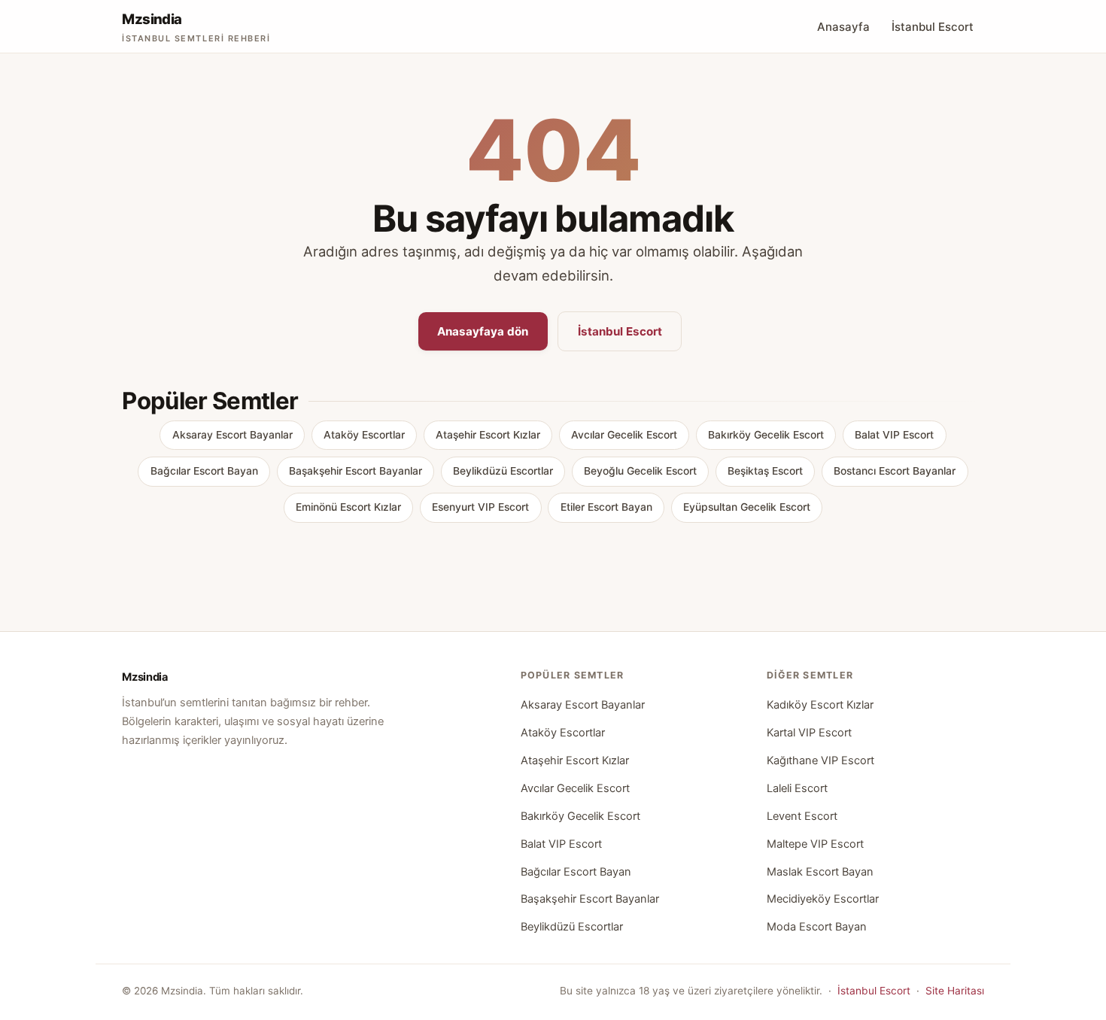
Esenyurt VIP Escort (480, 507)
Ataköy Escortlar (364, 435)
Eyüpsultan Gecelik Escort (746, 507)
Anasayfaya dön (482, 331)
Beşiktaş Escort (765, 471)
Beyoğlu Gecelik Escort (640, 471)
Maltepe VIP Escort (815, 844)
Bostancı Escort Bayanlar (895, 471)
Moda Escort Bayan (817, 926)
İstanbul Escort (933, 27)
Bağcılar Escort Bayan (204, 471)
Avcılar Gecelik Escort (624, 435)
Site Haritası (954, 991)
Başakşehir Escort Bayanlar (355, 471)
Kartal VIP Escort (809, 732)
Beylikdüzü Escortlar (503, 471)
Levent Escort (802, 816)
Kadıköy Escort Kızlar (820, 705)
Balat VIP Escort (894, 435)
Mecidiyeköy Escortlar (823, 899)
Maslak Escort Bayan (820, 872)
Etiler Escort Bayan (606, 507)
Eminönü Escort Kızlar (348, 507)
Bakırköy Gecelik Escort (766, 435)
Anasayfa (843, 27)
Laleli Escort (797, 788)
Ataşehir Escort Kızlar (488, 435)
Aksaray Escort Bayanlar (232, 435)
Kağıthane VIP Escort (820, 760)
